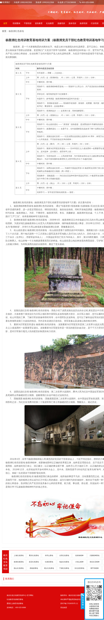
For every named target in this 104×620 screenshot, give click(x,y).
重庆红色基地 (34, 555)
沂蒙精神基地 (94, 555)
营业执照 (63, 607)
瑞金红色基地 (64, 562)
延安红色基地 (34, 562)
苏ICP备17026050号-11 (69, 603)
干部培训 (27, 23)
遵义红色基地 (49, 568)
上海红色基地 (19, 555)
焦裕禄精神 (79, 555)
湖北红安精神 (94, 562)
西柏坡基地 (34, 568)
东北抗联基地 (79, 568)
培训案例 (16, 23)
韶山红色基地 (19, 568)
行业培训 (94, 23)
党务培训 (72, 23)
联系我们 (6, 2)
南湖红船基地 (19, 562)
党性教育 (39, 23)
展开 (82, 601)
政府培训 (83, 23)
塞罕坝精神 (94, 568)
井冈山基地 (49, 555)
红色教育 (50, 23)
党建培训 (61, 23)
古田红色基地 (64, 555)
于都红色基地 (64, 568)
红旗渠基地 (49, 562)
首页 (5, 23)
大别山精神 (79, 562)
